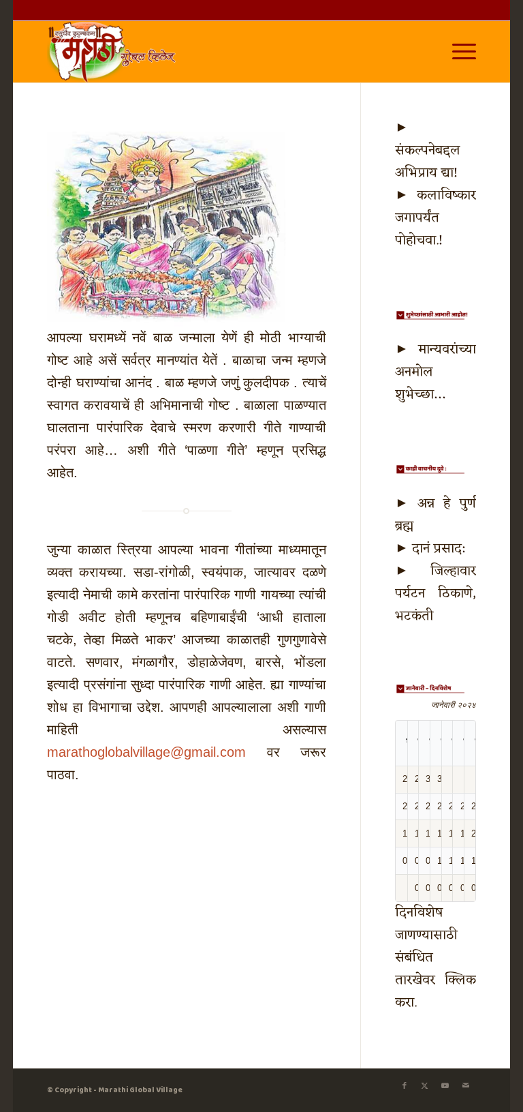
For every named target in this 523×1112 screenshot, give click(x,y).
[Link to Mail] (466, 1086)
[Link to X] (425, 1086)
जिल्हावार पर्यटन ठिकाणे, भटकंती (435, 594)
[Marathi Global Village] (113, 51)
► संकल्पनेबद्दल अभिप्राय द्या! (427, 150)
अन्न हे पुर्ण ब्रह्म (435, 515)
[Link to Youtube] (445, 1086)
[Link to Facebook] (404, 1086)
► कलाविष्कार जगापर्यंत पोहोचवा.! (435, 218)
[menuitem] (457, 51)
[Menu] (457, 51)
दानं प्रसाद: (438, 549)
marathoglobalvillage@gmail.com (146, 752)
